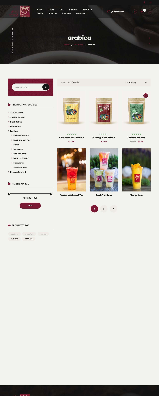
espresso (28, 239)
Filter (30, 205)
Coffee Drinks (19, 154)
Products (14, 131)
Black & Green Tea (21, 140)
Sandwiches (18, 163)
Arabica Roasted (17, 117)
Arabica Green (16, 113)
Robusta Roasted (18, 172)
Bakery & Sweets (20, 135)
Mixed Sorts (15, 126)
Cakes (16, 145)
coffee (43, 234)
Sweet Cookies (20, 167)
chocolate (29, 234)
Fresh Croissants (20, 158)
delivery (14, 239)
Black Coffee (16, 122)
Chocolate (18, 149)
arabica (14, 234)
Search (45, 87)
